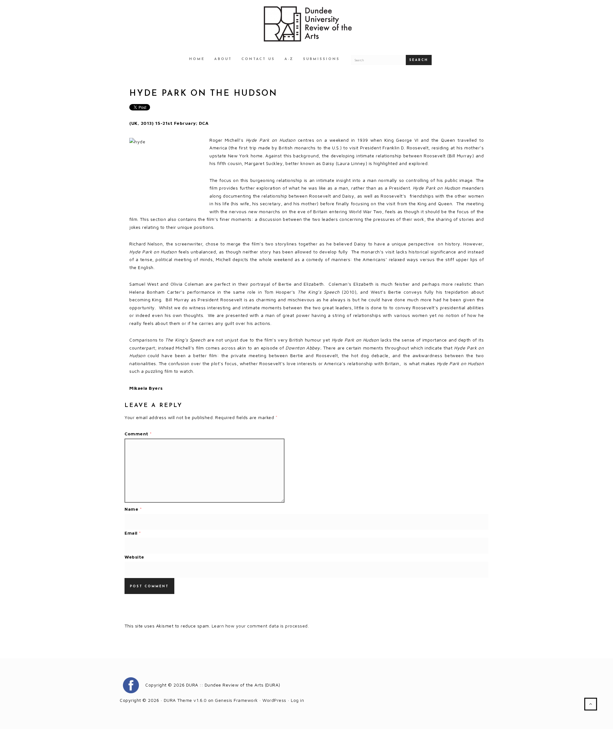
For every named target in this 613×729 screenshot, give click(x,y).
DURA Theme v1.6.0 (185, 700)
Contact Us (258, 59)
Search (418, 60)
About (223, 59)
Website (134, 557)
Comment (138, 433)
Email (133, 533)
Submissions (321, 59)
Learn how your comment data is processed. (260, 625)
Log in (297, 700)
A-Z (288, 59)
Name (133, 509)
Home (197, 59)
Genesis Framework (236, 700)
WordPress (274, 700)
